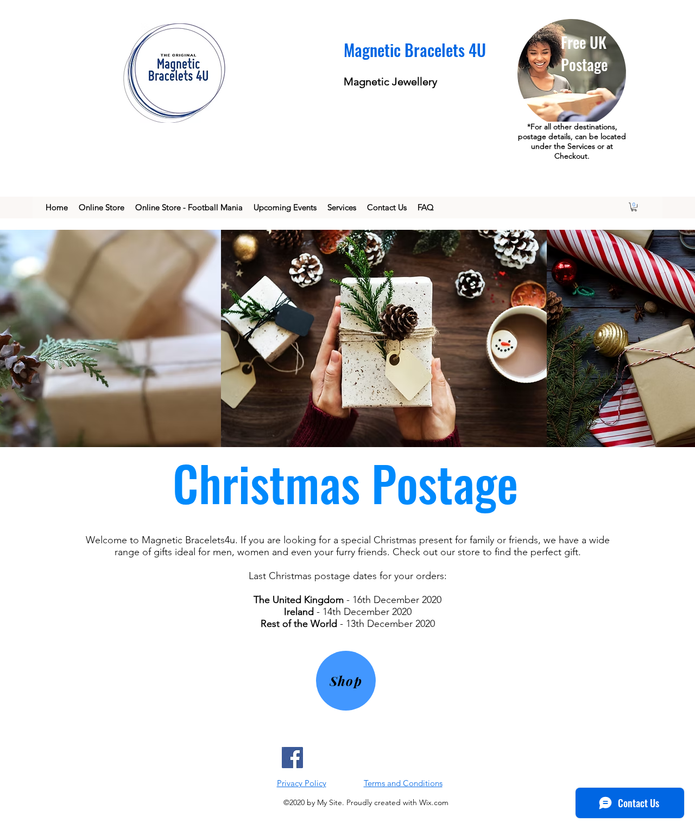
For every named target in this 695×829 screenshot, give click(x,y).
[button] (634, 207)
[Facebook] (292, 757)
